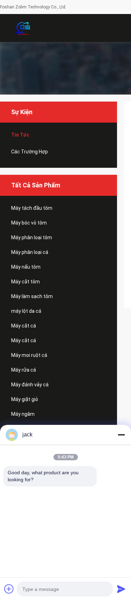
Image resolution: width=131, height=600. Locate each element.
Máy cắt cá (23, 326)
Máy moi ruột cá (29, 355)
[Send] (121, 588)
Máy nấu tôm (26, 267)
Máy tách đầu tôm (31, 208)
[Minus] (121, 434)
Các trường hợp (29, 151)
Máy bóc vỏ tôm (29, 223)
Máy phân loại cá (29, 252)
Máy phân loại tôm (31, 237)
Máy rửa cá (23, 370)
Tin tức (20, 135)
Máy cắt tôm (25, 281)
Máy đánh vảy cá (30, 384)
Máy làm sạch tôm (32, 296)
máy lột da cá (26, 311)
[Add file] (9, 588)
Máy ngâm (23, 414)
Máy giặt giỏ (24, 399)
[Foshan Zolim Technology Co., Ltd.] (22, 28)
